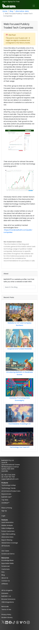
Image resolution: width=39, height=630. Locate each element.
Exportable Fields (8, 563)
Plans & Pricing (7, 508)
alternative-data (22, 11)
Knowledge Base (8, 560)
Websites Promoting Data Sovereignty (19, 399)
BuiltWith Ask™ (7, 497)
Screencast (6, 566)
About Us (5, 578)
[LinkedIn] (6, 622)
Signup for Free (14, 1)
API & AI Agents (7, 590)
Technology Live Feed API (19, 447)
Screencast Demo (8, 554)
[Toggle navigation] (34, 6)
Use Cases (5, 551)
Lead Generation (8, 522)
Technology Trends (9, 488)
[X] (3, 622)
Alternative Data (7, 537)
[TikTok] (13, 622)
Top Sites (5, 500)
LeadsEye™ (5, 503)
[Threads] (17, 622)
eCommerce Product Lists (11, 491)
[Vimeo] (21, 622)
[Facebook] (10, 622)
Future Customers (8, 531)
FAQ (3, 572)
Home (4, 11)
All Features (6, 546)
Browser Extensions (8, 599)
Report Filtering (7, 540)
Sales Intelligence (8, 528)
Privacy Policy (6, 615)
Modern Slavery (7, 617)
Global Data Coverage (10, 543)
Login (3, 516)
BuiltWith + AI (6, 596)
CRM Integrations (8, 602)
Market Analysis (7, 525)
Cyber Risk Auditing (8, 534)
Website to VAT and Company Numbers (19, 324)
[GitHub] (24, 622)
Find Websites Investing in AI (19, 424)
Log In (4, 1)
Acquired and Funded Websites (19, 349)
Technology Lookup (9, 485)
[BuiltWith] (9, 5)
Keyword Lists (6, 494)
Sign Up (4, 511)
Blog (11, 11)
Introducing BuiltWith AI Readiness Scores (19, 373)
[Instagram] (28, 622)
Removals (5, 607)
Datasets (5, 593)
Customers (6, 569)
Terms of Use (6, 609)
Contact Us (6, 581)
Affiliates (5, 584)
